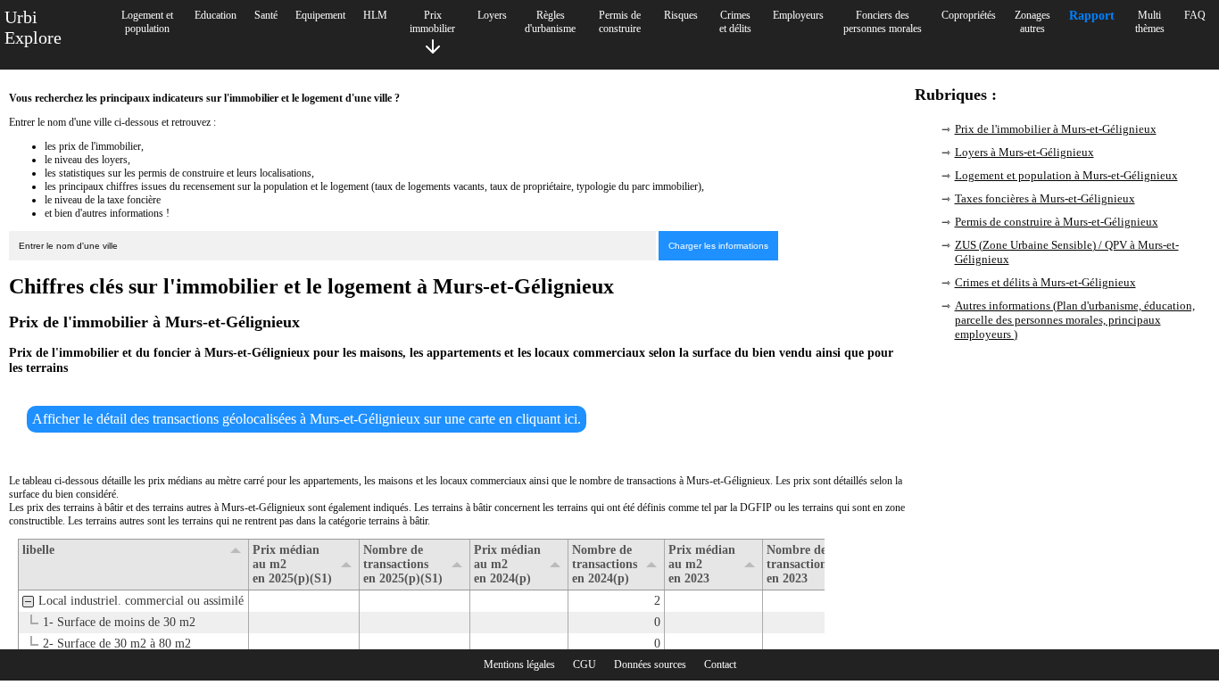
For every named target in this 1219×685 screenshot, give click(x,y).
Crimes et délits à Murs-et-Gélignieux (1045, 282)
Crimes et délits (735, 22)
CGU (584, 664)
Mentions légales (519, 664)
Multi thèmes (1150, 22)
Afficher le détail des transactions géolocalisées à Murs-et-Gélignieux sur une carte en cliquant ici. (306, 418)
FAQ (1195, 15)
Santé (266, 15)
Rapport (1092, 15)
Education (215, 15)
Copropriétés (968, 15)
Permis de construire (620, 22)
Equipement (320, 15)
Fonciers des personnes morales (882, 22)
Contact (720, 664)
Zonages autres (1032, 22)
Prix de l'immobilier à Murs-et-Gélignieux (1056, 129)
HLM (375, 15)
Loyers (492, 15)
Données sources (650, 664)
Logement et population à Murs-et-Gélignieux (1066, 175)
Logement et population (147, 22)
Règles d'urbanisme (550, 22)
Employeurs (798, 15)
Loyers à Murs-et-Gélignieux (1024, 152)
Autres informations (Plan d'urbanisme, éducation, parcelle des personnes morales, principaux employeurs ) (1075, 320)
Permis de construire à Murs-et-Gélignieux (1056, 221)
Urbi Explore (33, 27)
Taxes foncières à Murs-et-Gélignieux (1045, 198)
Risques (681, 15)
